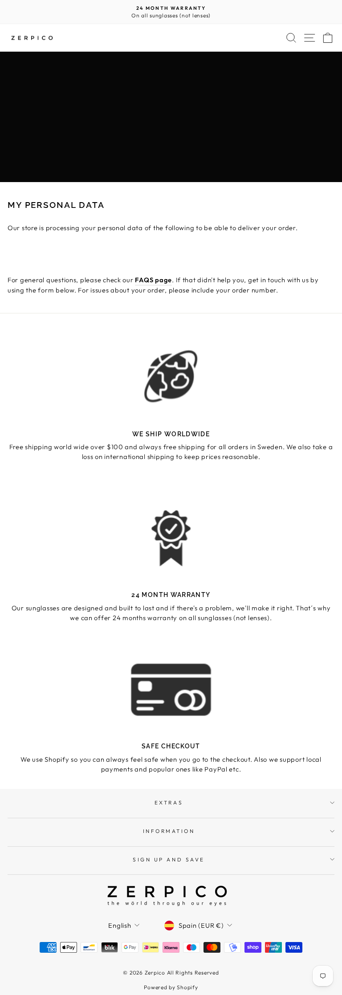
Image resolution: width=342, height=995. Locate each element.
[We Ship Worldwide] (171, 376)
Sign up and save (169, 859)
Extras (169, 802)
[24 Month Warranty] (171, 538)
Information (169, 831)
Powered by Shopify (171, 987)
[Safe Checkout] (171, 689)
